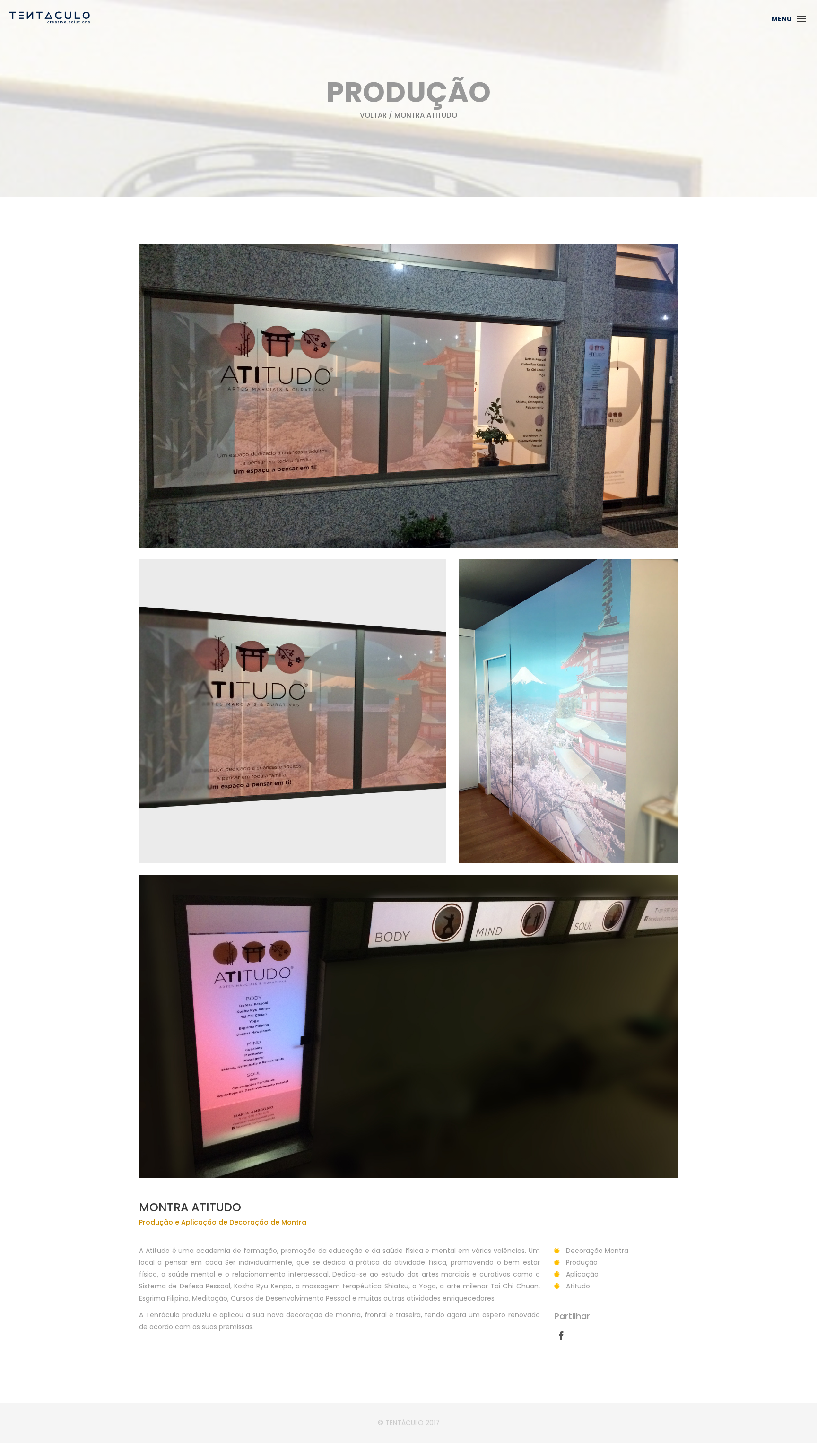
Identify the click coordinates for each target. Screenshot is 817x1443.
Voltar (373, 115)
